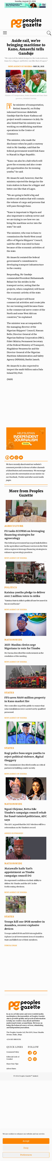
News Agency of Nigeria (20, 66)
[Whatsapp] (16, 457)
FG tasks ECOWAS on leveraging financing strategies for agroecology (24, 535)
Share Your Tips (12, 1064)
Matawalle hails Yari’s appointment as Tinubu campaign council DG (19, 872)
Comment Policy (12, 1052)
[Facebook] (7, 457)
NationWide (13, 639)
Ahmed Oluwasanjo (13, 833)
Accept (26, 1141)
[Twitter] (12, 457)
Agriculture (13, 526)
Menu (17, 33)
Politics (10, 587)
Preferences (26, 1155)
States (9, 692)
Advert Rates (11, 1069)
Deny (26, 1148)
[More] (21, 457)
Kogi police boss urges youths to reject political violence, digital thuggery (24, 757)
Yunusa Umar (10, 945)
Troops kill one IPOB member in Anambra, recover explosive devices (24, 925)
